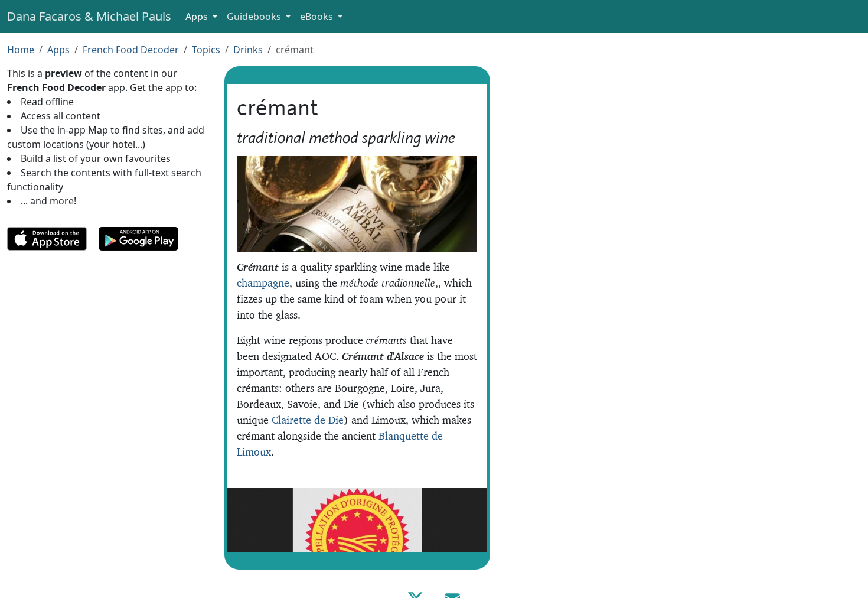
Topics (206, 49)
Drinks (248, 49)
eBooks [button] (317, 16)
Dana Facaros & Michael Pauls (89, 16)
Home (20, 49)
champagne (263, 283)
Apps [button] (197, 16)
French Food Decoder (131, 49)
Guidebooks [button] (255, 16)
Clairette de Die (308, 420)
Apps (58, 49)
